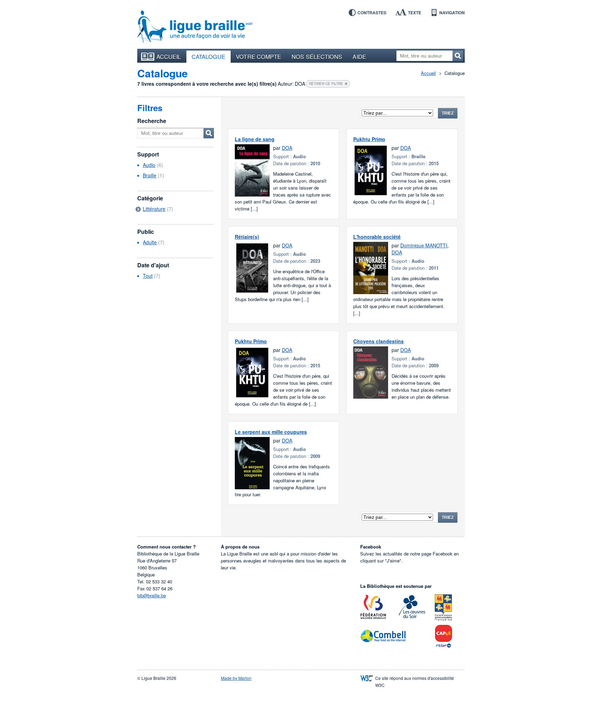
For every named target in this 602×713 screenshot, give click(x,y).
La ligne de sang (255, 139)
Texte (414, 12)
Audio (149, 164)
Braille (149, 175)
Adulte (150, 242)
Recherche (151, 121)
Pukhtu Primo (369, 139)
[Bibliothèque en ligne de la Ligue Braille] (194, 27)
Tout (148, 275)
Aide (359, 56)
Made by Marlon (236, 678)
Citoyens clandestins (378, 341)
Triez (448, 113)
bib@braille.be (151, 595)
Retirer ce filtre (326, 83)
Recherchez (458, 56)
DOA (287, 147)
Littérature (154, 208)
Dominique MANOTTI (423, 245)
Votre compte (258, 56)
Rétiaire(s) (247, 236)
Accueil (168, 56)
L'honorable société (377, 236)
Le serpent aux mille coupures (271, 431)
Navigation (452, 12)
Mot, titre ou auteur (208, 133)
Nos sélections (317, 56)
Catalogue (209, 56)
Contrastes (371, 12)
